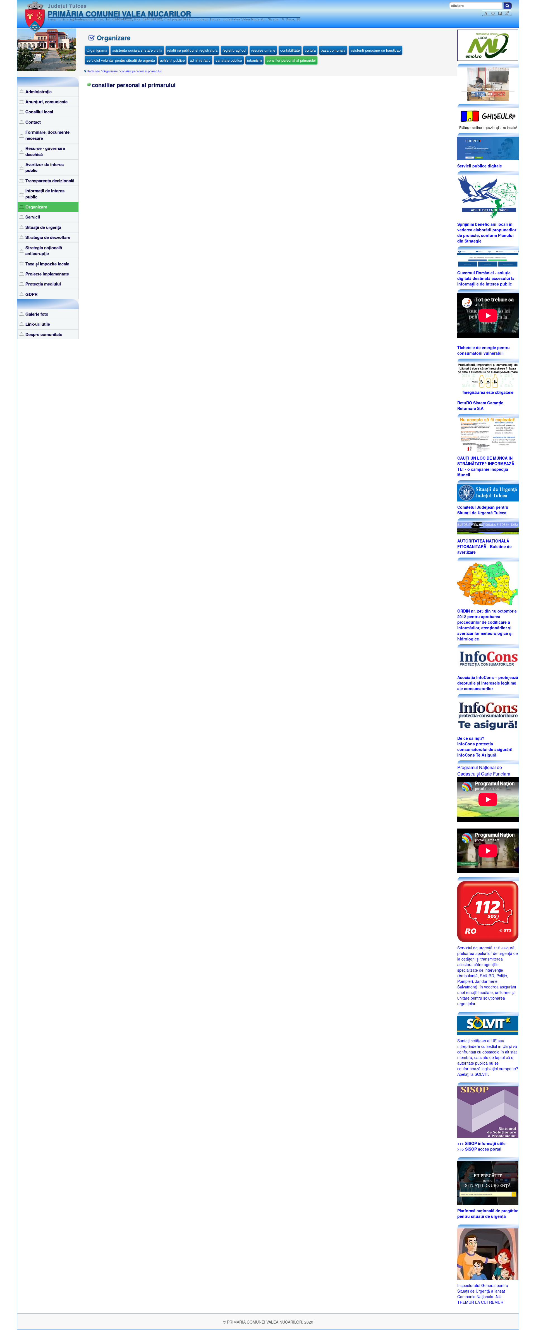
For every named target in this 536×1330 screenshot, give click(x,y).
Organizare (36, 207)
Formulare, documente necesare (47, 135)
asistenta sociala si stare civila (137, 50)
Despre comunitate (43, 334)
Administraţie (38, 91)
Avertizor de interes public (44, 167)
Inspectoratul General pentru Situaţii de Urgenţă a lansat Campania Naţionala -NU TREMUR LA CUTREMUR (482, 1294)
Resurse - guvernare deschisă (45, 151)
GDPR (31, 294)
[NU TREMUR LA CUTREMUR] (487, 1253)
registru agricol (234, 50)
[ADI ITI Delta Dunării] (487, 196)
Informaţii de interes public (44, 194)
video (499, 94)
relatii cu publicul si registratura (192, 50)
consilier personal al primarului (291, 60)
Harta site (93, 71)
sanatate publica (229, 60)
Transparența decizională (49, 180)
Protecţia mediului (43, 284)
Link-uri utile (37, 324)
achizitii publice (172, 60)
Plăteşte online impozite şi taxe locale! (488, 127)
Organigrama (97, 50)
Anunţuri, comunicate (46, 102)
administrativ (200, 60)
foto (480, 94)
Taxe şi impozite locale (47, 264)
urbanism (254, 60)
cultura (310, 50)
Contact (33, 122)
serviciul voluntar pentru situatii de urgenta (121, 60)
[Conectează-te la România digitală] (488, 148)
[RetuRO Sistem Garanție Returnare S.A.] (488, 379)
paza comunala (333, 50)
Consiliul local (39, 112)
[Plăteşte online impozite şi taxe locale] (488, 115)
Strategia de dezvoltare (47, 237)
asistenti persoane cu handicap (375, 50)
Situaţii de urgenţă (43, 227)
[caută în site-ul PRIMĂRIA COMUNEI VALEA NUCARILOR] (507, 5)
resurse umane (263, 50)
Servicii (32, 217)
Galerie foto (36, 314)
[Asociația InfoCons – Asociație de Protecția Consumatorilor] (488, 659)
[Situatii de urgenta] (487, 1182)
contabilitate (290, 50)
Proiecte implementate (47, 274)
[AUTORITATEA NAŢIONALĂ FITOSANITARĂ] (488, 528)
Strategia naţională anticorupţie (43, 250)
